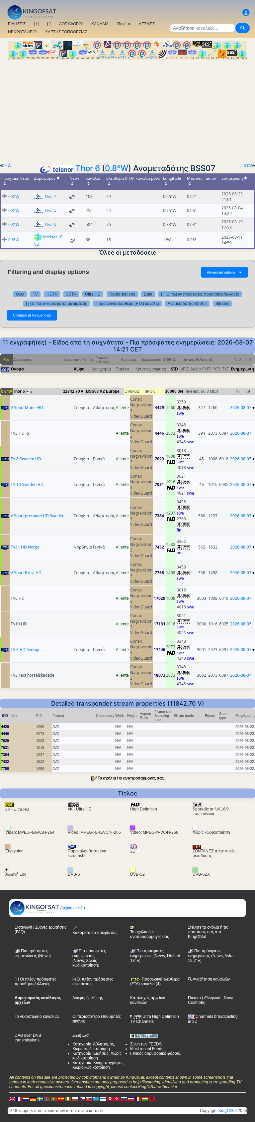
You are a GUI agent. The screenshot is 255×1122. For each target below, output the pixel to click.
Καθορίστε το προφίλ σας (95, 932)
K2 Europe (110, 391)
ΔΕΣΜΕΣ (147, 24)
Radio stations (122, 294)
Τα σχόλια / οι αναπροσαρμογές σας (131, 778)
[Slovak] (89, 1098)
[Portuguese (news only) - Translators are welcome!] (54, 1098)
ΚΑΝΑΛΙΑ (100, 24)
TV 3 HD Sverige (26, 649)
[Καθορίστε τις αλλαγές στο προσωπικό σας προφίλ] (246, 12)
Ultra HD (93, 294)
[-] (48, 24)
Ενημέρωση (242, 369)
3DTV (71, 294)
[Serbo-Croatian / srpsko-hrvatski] (131, 1098)
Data (148, 294)
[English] (12, 1098)
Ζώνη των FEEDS (146, 1044)
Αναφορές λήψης (87, 998)
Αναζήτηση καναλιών (211, 979)
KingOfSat (227, 1110)
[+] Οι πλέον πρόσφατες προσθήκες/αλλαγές (200, 294)
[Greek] (96, 1098)
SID (174, 369)
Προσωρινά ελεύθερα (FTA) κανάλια (127, 303)
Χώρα (79, 369)
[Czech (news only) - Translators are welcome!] (82, 1098)
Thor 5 (50, 210)
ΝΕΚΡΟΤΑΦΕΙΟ (22, 32)
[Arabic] (110, 1098)
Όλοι (20, 294)
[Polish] (75, 1098)
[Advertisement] (127, 109)
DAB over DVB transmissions (28, 1037)
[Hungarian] (145, 1098)
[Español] (61, 1098)
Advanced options (224, 272)
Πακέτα (123, 24)
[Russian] (124, 1098)
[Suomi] (103, 1098)
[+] (36, 24)
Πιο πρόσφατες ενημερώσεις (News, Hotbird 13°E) (155, 956)
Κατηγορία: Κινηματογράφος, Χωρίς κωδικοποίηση (98, 1065)
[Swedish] (40, 1098)
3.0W (248, 165)
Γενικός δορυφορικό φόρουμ (156, 1053)
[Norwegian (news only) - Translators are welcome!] (47, 1098)
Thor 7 (50, 196)
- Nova (226, 998)
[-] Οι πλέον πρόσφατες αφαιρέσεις (56, 303)
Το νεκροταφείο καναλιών (37, 1016)
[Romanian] (138, 1098)
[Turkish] (117, 1098)
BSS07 (92, 391)
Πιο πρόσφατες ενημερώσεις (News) (33, 954)
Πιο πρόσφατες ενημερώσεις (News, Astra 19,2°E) (211, 956)
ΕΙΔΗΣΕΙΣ (17, 24)
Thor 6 (87, 168)
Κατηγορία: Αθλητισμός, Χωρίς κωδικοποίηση (93, 1046)
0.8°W (116, 168)
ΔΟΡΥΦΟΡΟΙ (71, 24)
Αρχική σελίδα (72, 908)
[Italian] (68, 1098)
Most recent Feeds (146, 1048)
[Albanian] (152, 1098)
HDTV (51, 294)
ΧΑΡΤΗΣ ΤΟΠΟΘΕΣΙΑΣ (66, 32)
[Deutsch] (33, 1098)
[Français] (19, 1098)
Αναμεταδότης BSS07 (187, 303)
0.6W (6, 165)
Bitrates (222, 303)
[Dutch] (26, 1098)
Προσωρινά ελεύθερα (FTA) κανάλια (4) (155, 981)
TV (35, 294)
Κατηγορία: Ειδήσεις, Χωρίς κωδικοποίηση (97, 1055)
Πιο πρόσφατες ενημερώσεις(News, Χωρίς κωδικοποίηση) (89, 958)
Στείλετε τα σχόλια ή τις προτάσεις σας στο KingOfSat (208, 932)
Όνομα (17, 369)
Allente (122, 407)
